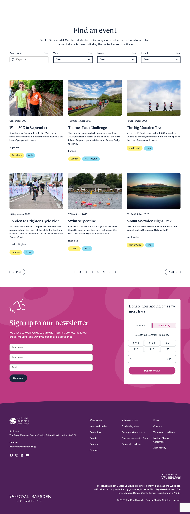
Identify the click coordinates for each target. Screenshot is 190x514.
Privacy (156, 420)
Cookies (157, 426)
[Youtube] (27, 455)
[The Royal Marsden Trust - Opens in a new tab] (30, 498)
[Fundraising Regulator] (171, 476)
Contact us (95, 432)
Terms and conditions (164, 432)
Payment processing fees (135, 438)
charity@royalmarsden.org (23, 447)
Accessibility (159, 448)
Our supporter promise (133, 432)
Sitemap (94, 450)
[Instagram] (16, 455)
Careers (94, 444)
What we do (96, 420)
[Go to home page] (19, 421)
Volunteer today (130, 420)
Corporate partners (131, 444)
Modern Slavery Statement (161, 440)
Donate (93, 438)
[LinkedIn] (22, 455)
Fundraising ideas (130, 426)
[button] (73, 59)
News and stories (98, 426)
